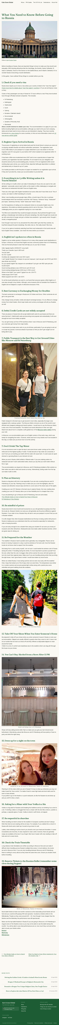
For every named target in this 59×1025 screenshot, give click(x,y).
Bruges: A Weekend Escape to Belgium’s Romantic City (26, 982)
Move (22, 1004)
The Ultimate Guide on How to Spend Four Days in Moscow (19, 497)
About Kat (23, 1011)
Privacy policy (30, 1023)
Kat (7, 60)
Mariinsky (5, 932)
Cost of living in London (45, 1008)
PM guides (23, 1008)
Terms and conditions (38, 1023)
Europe (11, 60)
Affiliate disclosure (48, 1023)
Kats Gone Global (7, 2)
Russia (14, 60)
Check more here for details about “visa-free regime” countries (20, 88)
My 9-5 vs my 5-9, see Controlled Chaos (9, 1008)
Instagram (4, 1017)
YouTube (10, 1017)
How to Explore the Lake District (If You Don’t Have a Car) (25, 991)
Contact (55, 1023)
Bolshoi (4, 930)
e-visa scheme (14, 133)
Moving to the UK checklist (46, 1004)
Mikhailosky (5, 935)
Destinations (24, 1006)
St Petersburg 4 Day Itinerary (10, 499)
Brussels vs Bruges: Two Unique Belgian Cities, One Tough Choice (25, 986)
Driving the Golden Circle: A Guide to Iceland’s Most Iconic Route (26, 977)
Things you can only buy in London (48, 1006)
